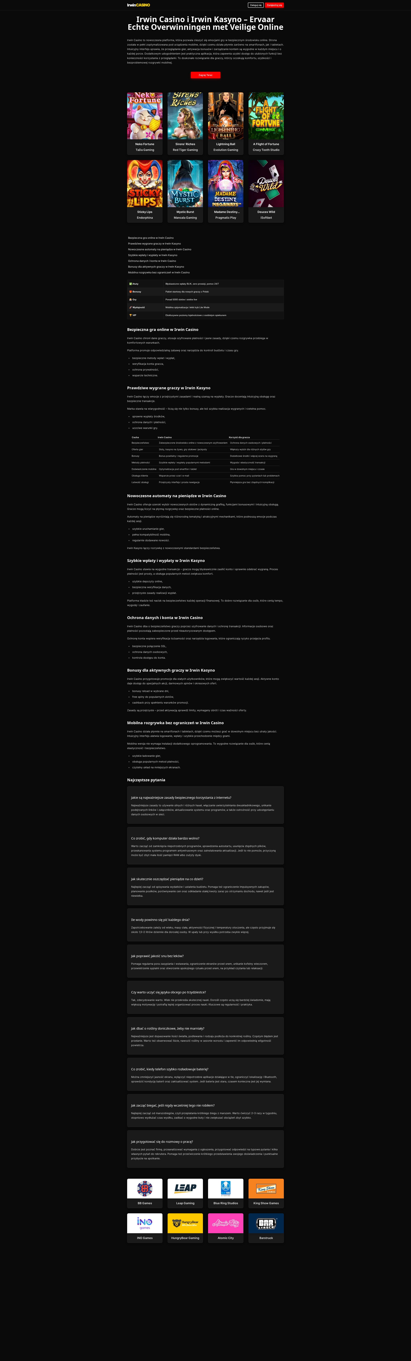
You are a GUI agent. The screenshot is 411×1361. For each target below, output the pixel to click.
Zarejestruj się (274, 5)
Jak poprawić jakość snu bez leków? (157, 956)
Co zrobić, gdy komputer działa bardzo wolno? (165, 838)
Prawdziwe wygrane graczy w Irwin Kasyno (154, 243)
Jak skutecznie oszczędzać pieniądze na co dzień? (167, 879)
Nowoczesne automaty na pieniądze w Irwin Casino (159, 249)
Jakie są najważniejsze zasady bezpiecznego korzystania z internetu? (181, 797)
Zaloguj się (256, 5)
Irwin (138, 5)
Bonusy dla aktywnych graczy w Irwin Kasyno (156, 266)
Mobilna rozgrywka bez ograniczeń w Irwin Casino (159, 272)
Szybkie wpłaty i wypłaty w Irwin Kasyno (152, 255)
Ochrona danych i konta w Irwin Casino (152, 260)
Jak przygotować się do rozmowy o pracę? (162, 1141)
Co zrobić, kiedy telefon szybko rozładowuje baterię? (169, 1069)
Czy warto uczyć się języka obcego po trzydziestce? (168, 992)
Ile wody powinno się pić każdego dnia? (160, 920)
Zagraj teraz (205, 75)
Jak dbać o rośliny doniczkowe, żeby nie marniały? (167, 1028)
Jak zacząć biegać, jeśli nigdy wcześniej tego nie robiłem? (173, 1105)
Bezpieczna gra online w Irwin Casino (151, 237)
